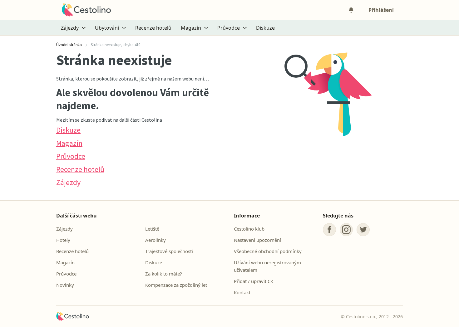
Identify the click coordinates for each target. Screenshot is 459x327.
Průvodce (70, 156)
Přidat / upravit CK (253, 281)
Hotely (63, 240)
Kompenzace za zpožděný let (176, 285)
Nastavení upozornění (257, 240)
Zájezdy (68, 182)
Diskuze (265, 27)
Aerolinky (155, 240)
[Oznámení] (351, 10)
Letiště (152, 229)
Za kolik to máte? (163, 274)
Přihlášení (381, 10)
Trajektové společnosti (169, 251)
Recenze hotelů (153, 27)
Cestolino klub (249, 229)
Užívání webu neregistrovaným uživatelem (267, 266)
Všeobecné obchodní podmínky (268, 251)
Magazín (69, 143)
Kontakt (242, 292)
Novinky (65, 285)
